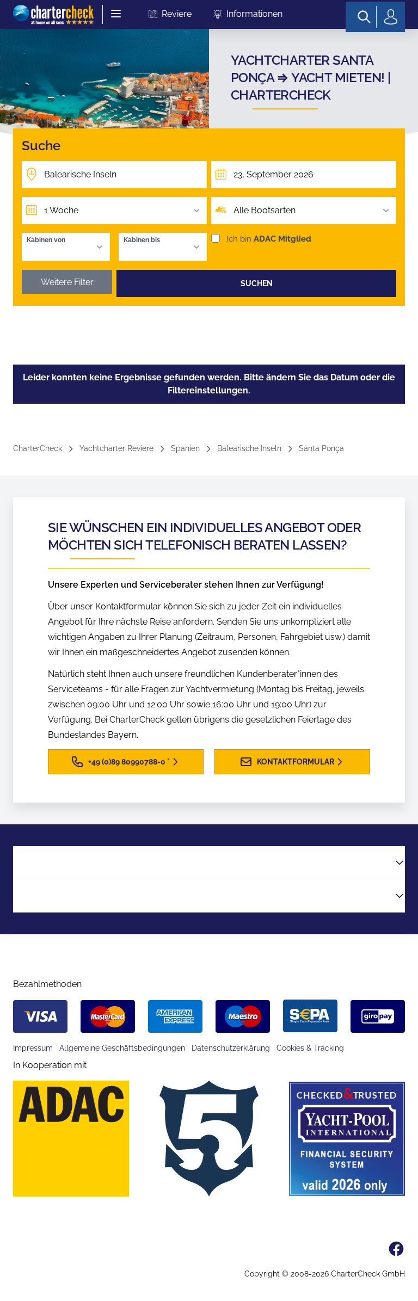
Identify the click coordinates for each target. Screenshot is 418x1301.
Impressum (33, 1048)
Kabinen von (46, 240)
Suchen (257, 283)
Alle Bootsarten (264, 210)
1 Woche (61, 210)
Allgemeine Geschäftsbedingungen (122, 1048)
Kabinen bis (142, 240)
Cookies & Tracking (310, 1048)
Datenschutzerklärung (231, 1048)
